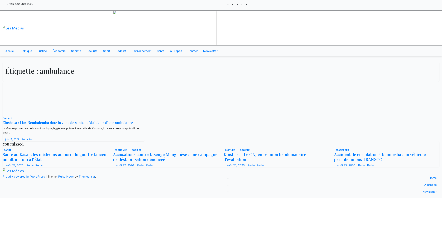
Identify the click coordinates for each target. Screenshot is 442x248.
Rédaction (27, 139)
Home (433, 178)
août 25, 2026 (236, 165)
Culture (230, 150)
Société (76, 51)
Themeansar (87, 176)
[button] (426, 51)
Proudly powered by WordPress (24, 176)
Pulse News (66, 176)
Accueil (10, 51)
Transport (342, 150)
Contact (193, 51)
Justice (42, 51)
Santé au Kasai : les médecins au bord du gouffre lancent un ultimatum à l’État (55, 157)
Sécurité (92, 51)
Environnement (141, 51)
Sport (106, 51)
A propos (176, 51)
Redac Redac (35, 165)
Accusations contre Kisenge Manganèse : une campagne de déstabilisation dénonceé (165, 157)
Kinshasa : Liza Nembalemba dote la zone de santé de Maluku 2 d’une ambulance (68, 122)
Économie (59, 51)
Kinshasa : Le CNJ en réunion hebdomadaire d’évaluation (265, 157)
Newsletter (210, 51)
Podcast (121, 51)
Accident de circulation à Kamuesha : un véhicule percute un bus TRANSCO (380, 157)
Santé (160, 51)
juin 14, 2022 (12, 139)
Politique (26, 51)
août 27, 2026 (15, 165)
